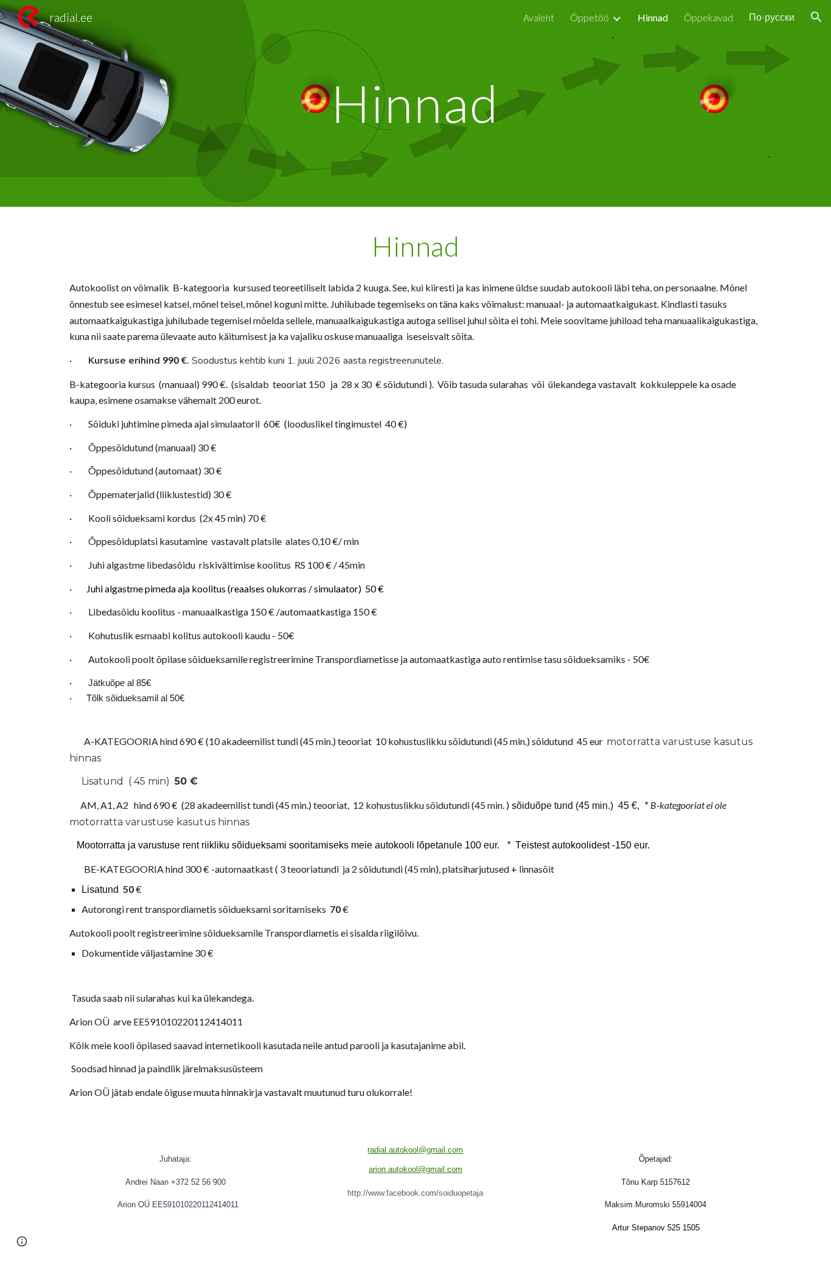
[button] (816, 17)
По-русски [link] (771, 17)
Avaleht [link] (538, 17)
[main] (415, 103)
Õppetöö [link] (589, 17)
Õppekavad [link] (708, 17)
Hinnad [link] (653, 17)
